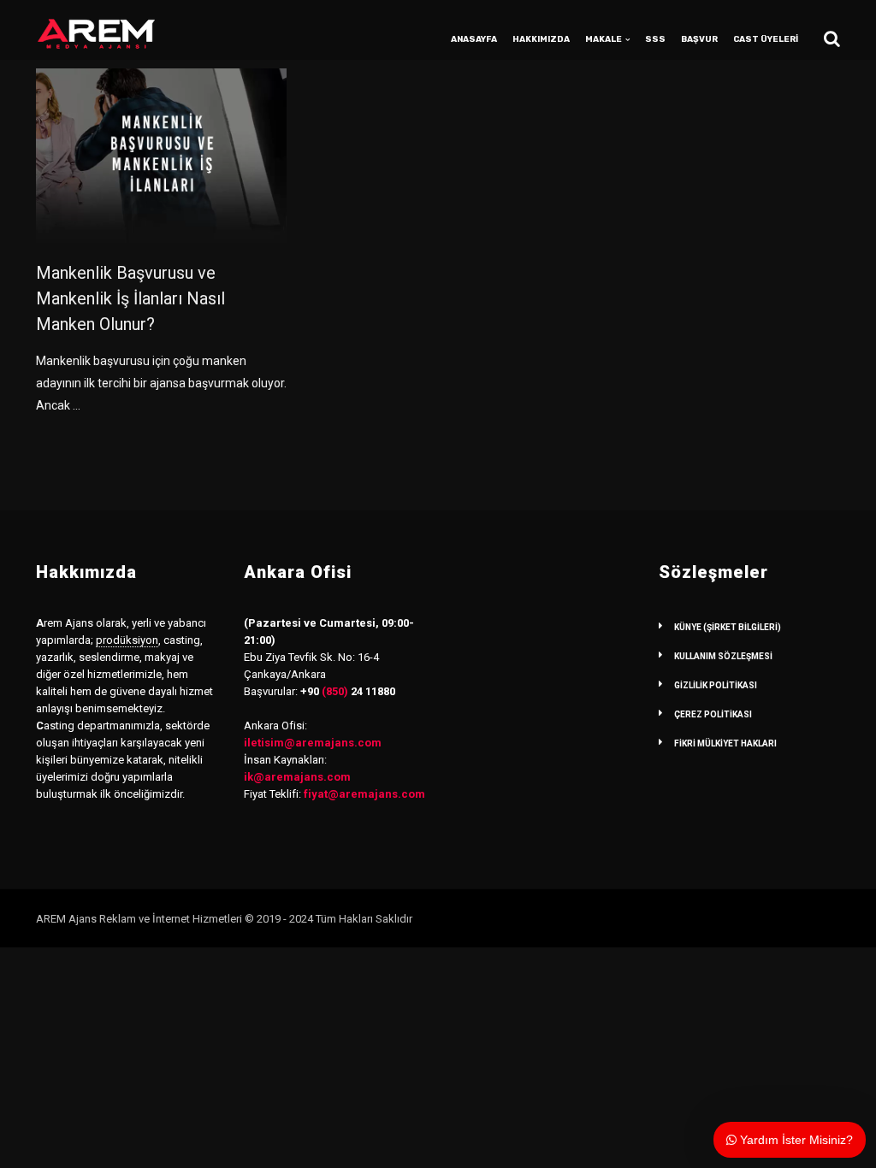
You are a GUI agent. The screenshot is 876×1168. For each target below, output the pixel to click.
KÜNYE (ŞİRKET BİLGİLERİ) (727, 627)
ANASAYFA (474, 39)
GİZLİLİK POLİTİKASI (715, 685)
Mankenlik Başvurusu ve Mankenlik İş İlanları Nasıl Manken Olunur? (130, 298)
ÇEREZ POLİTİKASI (713, 714)
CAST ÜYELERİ (765, 39)
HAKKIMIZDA (541, 39)
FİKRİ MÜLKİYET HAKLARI (725, 743)
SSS (655, 39)
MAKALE (603, 39)
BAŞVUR (699, 39)
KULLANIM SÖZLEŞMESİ (723, 656)
